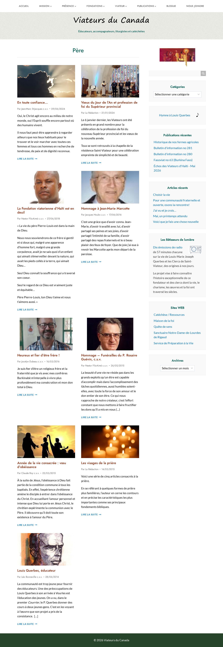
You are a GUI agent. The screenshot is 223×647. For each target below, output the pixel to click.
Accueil (24, 6)
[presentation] (46, 81)
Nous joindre (195, 6)
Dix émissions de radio (167, 247)
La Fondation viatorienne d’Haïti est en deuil (45, 210)
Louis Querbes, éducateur (36, 570)
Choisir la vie (161, 194)
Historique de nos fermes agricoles (176, 142)
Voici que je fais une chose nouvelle (176, 221)
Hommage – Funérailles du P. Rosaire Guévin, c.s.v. (109, 357)
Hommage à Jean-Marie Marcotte (105, 208)
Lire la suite (27, 158)
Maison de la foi (164, 320)
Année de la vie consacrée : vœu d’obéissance (41, 464)
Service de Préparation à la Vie (173, 343)
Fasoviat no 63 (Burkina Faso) (173, 160)
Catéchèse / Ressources (169, 314)
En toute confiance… (32, 102)
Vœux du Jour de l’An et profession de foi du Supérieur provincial (109, 104)
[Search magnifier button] (203, 73)
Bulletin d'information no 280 (173, 154)
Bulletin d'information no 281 (173, 148)
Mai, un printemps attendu (170, 216)
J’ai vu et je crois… (164, 210)
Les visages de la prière (98, 462)
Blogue (171, 6)
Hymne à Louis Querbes (174, 115)
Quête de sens (163, 326)
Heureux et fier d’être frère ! (38, 355)
